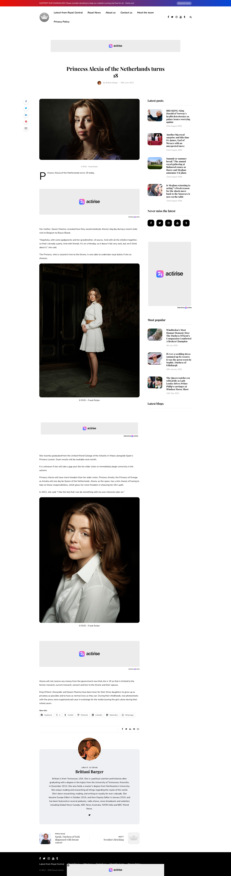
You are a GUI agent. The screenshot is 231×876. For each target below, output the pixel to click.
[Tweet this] (26, 108)
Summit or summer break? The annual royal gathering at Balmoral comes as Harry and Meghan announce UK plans (176, 165)
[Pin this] (26, 121)
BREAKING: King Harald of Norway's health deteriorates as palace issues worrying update (178, 116)
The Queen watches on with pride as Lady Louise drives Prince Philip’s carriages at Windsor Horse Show (178, 383)
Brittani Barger (112, 82)
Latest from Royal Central (68, 12)
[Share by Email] (26, 128)
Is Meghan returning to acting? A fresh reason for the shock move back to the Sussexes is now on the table (178, 191)
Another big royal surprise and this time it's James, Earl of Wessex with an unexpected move (177, 140)
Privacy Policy (61, 21)
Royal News (94, 12)
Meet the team (145, 12)
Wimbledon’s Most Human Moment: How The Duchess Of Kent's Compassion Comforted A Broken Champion (178, 335)
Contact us (126, 12)
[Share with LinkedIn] (26, 115)
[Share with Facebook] (26, 101)
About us (111, 12)
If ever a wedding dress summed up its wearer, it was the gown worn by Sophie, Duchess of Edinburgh (178, 359)
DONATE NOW (184, 3)
